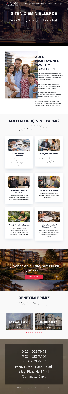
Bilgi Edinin (19, 327)
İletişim (60, 4)
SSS (55, 4)
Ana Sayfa (28, 4)
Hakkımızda (35, 4)
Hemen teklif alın (34, 277)
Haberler (50, 4)
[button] (3, 23)
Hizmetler (43, 4)
